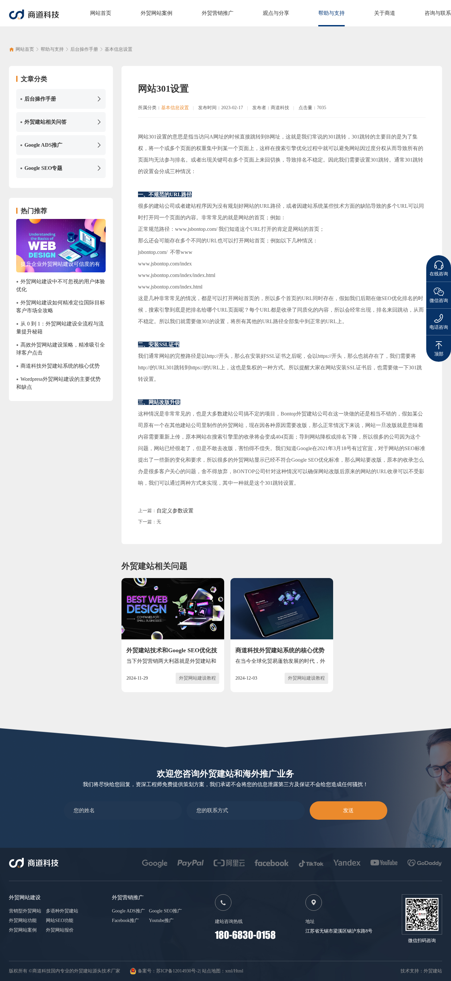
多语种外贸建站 (62, 910)
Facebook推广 (125, 920)
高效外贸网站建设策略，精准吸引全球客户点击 (60, 348)
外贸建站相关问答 (43, 122)
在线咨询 (439, 273)
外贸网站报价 (60, 930)
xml (228, 970)
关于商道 (384, 13)
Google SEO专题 (41, 168)
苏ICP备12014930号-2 (178, 970)
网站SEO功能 (59, 920)
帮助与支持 (331, 13)
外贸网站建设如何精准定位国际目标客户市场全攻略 (60, 306)
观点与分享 (276, 13)
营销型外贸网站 (25, 910)
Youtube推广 (161, 920)
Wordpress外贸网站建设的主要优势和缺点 (58, 383)
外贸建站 (433, 970)
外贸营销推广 (217, 13)
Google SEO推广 (165, 910)
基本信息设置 (118, 49)
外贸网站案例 (156, 13)
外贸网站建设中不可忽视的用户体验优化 (60, 285)
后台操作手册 (84, 49)
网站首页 (100, 13)
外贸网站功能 (23, 920)
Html (238, 970)
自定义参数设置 (174, 510)
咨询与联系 (438, 13)
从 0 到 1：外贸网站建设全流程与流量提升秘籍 (60, 327)
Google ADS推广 (41, 145)
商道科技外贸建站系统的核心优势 (58, 366)
